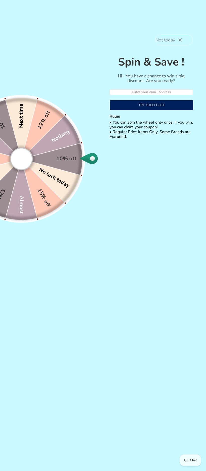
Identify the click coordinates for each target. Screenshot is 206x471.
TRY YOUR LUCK (151, 105)
